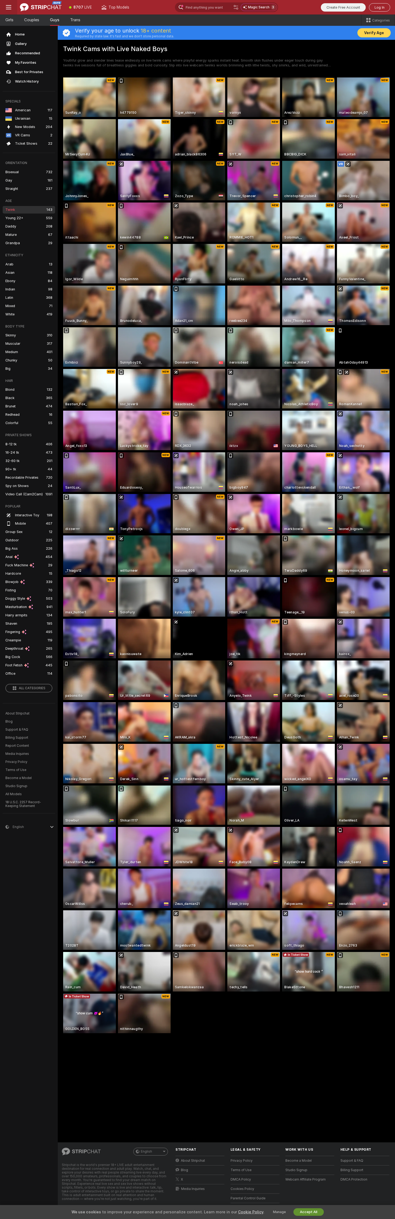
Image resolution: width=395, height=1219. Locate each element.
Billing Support (16, 738)
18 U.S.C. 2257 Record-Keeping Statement (23, 804)
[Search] (236, 7)
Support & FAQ (16, 729)
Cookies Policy (242, 1189)
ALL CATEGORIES (32, 688)
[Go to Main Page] (40, 7)
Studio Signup (16, 786)
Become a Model (18, 778)
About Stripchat (17, 713)
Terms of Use (15, 770)
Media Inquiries (17, 754)
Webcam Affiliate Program (305, 1179)
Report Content (17, 746)
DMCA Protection (353, 1179)
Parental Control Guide (248, 1198)
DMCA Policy (241, 1179)
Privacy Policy (16, 762)
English (146, 1151)
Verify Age (374, 33)
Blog (9, 721)
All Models (13, 794)
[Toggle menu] (8, 7)
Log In (380, 7)
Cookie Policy (250, 1212)
